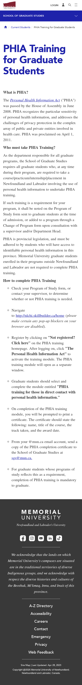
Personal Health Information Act (35, 99)
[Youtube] (41, 538)
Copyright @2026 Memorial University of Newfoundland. (41, 669)
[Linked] (50, 538)
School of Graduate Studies (23, 15)
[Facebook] (23, 538)
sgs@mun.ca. (22, 457)
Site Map (25, 665)
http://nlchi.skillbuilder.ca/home (40, 315)
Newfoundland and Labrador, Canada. (41, 673)
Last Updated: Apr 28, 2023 (46, 665)
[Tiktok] (59, 538)
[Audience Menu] (63, 5)
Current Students (20, 27)
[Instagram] (32, 538)
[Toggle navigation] (76, 5)
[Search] (70, 5)
